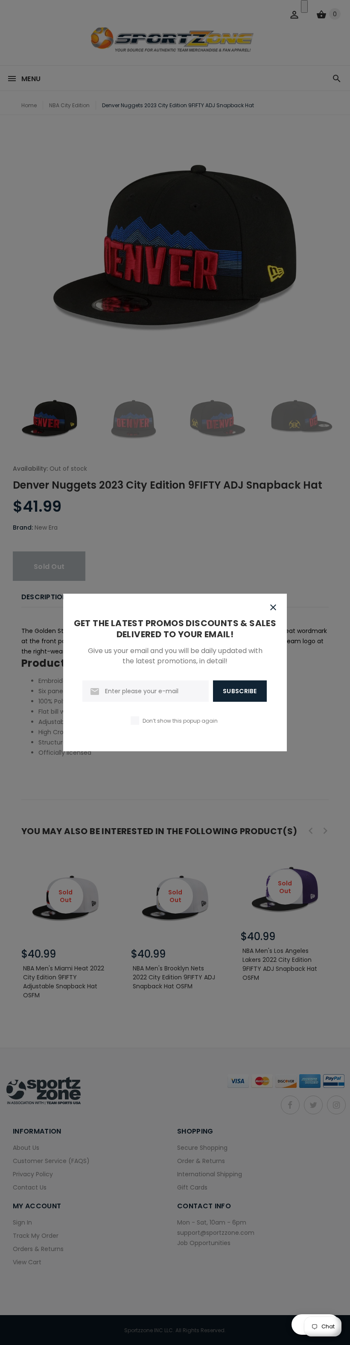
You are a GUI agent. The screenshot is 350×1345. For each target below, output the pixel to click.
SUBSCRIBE (240, 691)
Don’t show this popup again (180, 720)
